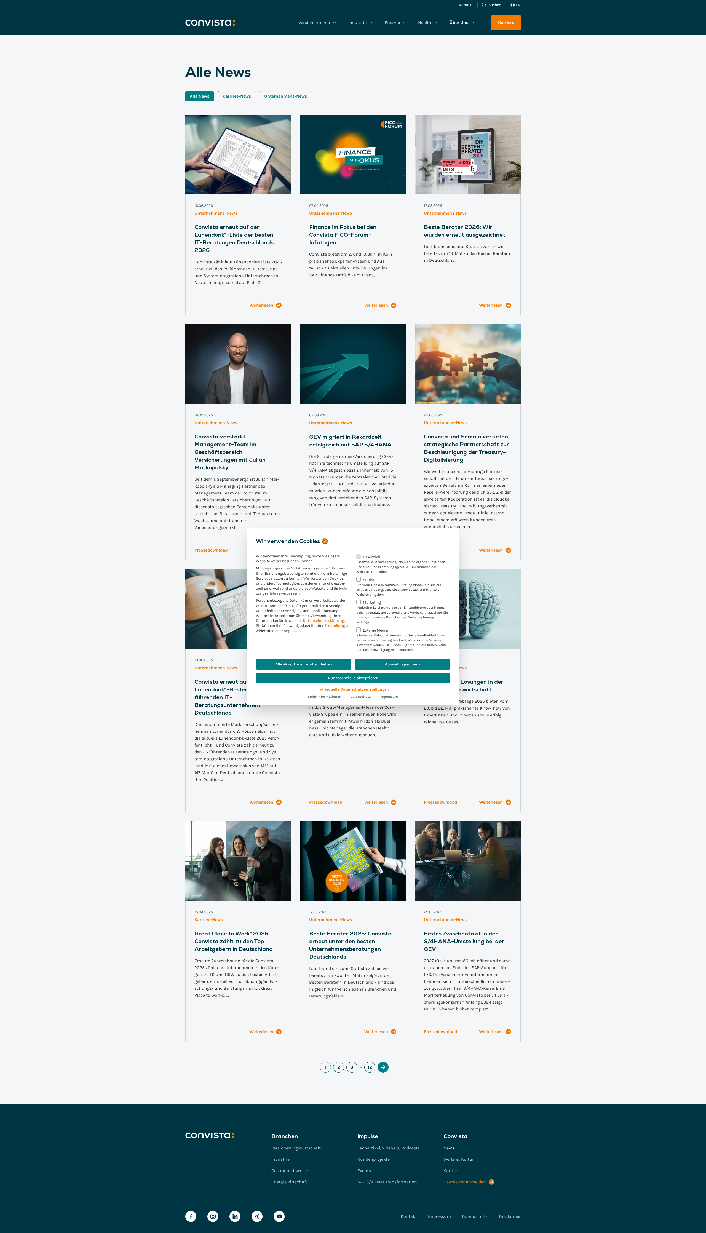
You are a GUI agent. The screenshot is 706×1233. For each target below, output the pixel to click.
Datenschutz (360, 697)
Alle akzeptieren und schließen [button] (303, 664)
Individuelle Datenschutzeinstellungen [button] (353, 689)
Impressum (388, 697)
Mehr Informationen (324, 697)
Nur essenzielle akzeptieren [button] (353, 678)
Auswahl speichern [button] (402, 664)
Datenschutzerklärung (323, 620)
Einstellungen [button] (337, 625)
